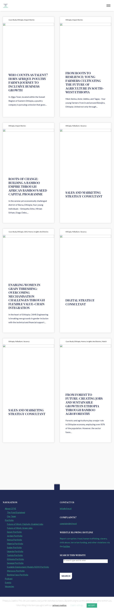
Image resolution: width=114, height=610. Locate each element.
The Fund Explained (16, 512)
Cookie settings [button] (76, 605)
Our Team (11, 516)
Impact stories (29, 20)
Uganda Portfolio (15, 551)
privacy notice (59, 605)
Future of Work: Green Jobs (20, 528)
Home (30, 232)
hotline (66, 546)
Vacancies (9, 586)
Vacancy (83, 126)
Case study (13, 20)
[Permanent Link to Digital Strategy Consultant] (85, 256)
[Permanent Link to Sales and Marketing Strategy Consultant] (85, 150)
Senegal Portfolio (15, 563)
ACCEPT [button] (91, 605)
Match (104, 341)
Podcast (9, 578)
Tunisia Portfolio (15, 555)
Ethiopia (20, 20)
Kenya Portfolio (14, 539)
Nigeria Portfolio (15, 543)
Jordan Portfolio (14, 535)
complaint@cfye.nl (68, 523)
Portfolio (9, 520)
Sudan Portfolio (14, 547)
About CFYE (10, 508)
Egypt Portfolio (14, 532)
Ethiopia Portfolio (15, 559)
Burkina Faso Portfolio (17, 574)
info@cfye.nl (65, 508)
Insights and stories (41, 232)
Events (8, 582)
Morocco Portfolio (16, 571)
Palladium (76, 126)
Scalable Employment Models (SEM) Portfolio (28, 567)
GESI (26, 232)
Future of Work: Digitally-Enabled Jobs (25, 524)
